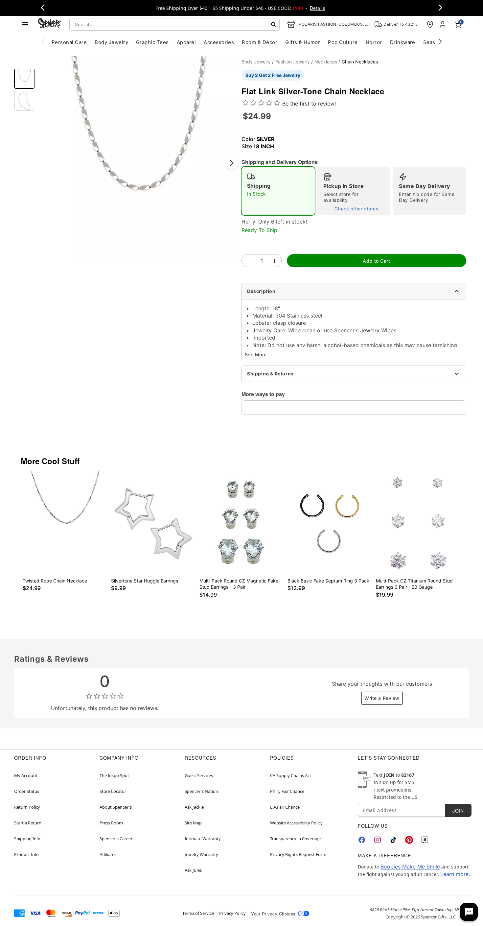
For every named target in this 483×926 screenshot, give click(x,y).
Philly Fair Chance (287, 791)
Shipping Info (27, 839)
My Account (25, 775)
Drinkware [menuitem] (402, 42)
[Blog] (425, 839)
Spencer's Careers (117, 839)
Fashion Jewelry (292, 61)
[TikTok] (393, 839)
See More (256, 354)
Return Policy (27, 807)
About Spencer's (116, 807)
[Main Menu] (25, 24)
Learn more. (455, 874)
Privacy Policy (232, 913)
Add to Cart (376, 261)
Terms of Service (198, 913)
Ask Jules (193, 870)
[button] (138, 156)
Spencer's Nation (201, 791)
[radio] (278, 191)
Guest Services (199, 775)
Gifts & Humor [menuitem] (302, 42)
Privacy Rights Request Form (298, 854)
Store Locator (113, 791)
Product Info (26, 854)
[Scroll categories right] (440, 41)
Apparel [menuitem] (186, 42)
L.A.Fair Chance (285, 807)
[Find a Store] (430, 24)
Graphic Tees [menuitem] (152, 42)
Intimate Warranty (203, 839)
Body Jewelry (256, 61)
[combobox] (174, 24)
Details (317, 8)
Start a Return (27, 823)
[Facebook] (362, 839)
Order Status (26, 791)
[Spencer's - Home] (49, 24)
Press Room (111, 823)
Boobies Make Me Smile (410, 866)
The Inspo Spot (114, 775)
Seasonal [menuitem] (434, 42)
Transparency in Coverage (295, 839)
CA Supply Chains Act (290, 775)
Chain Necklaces (360, 61)
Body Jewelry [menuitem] (111, 42)
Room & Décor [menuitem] (259, 42)
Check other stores (356, 208)
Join (458, 810)
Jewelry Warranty (201, 854)
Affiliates (108, 854)
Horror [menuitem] (374, 42)
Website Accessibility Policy (296, 823)
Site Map (193, 823)
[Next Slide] (231, 163)
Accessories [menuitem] (219, 42)
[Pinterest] (409, 839)
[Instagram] (377, 839)
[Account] (443, 24)
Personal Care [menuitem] (69, 42)
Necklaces (325, 61)
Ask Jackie (194, 807)
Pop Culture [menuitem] (342, 42)
